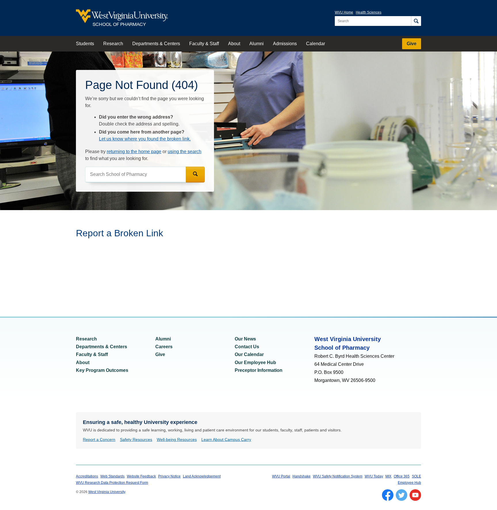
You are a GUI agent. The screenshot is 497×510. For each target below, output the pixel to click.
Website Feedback (141, 476)
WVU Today (374, 476)
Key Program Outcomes (102, 370)
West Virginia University (106, 492)
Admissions (285, 43)
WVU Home (344, 12)
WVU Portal (281, 476)
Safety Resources (136, 439)
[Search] (416, 21)
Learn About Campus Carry (226, 439)
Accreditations (87, 476)
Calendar (315, 43)
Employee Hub (409, 483)
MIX (388, 476)
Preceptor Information (258, 370)
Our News (245, 338)
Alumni (256, 43)
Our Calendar (249, 354)
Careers (164, 346)
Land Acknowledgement (202, 476)
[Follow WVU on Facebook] (387, 495)
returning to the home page (134, 151)
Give (411, 43)
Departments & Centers (156, 43)
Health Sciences (368, 12)
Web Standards (112, 476)
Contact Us (247, 346)
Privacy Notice (169, 476)
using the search (184, 151)
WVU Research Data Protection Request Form (112, 483)
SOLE (416, 476)
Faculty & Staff (204, 43)
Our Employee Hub (255, 362)
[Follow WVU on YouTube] (415, 495)
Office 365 (402, 476)
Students (85, 43)
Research (113, 43)
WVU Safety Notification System (337, 476)
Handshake (302, 476)
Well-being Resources (177, 439)
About (234, 43)
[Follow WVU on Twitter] (401, 495)
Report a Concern (99, 439)
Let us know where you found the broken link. (145, 138)
